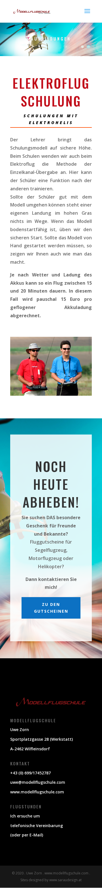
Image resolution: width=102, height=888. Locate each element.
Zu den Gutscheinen (51, 608)
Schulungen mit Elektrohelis (51, 119)
